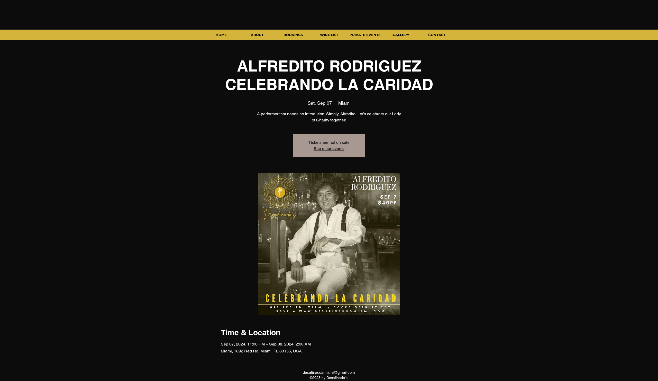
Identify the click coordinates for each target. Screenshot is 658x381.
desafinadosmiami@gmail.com (329, 372)
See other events (329, 148)
